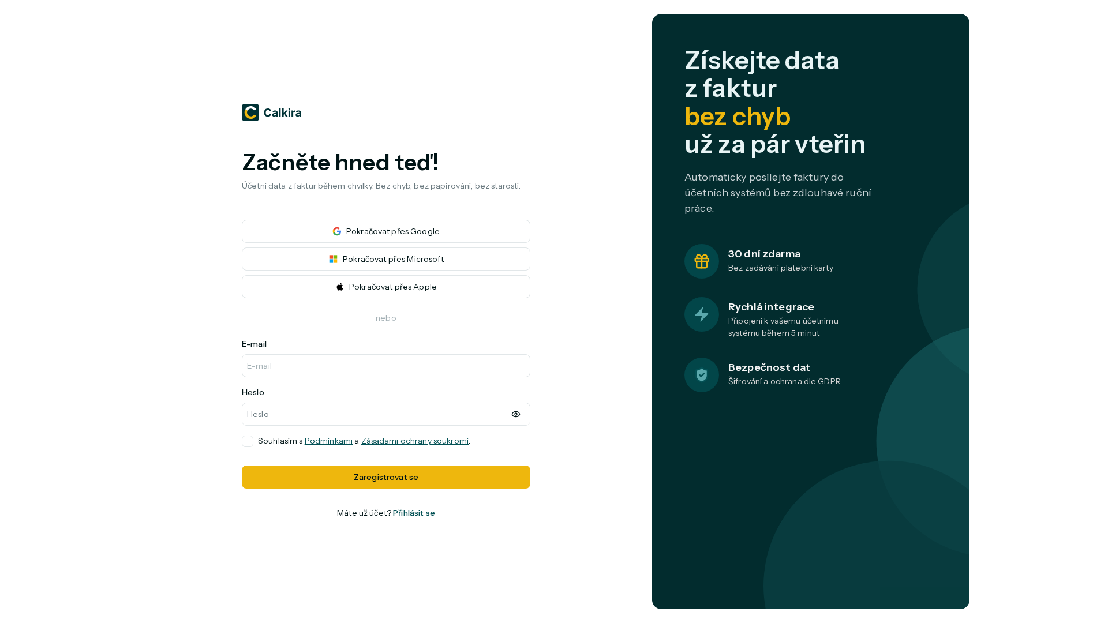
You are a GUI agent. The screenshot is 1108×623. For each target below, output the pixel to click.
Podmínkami (329, 441)
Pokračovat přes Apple (393, 287)
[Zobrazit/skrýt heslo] (516, 414)
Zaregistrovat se (386, 477)
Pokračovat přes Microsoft (393, 259)
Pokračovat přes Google (393, 231)
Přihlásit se (414, 513)
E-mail (254, 344)
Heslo (253, 392)
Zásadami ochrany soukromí (415, 441)
